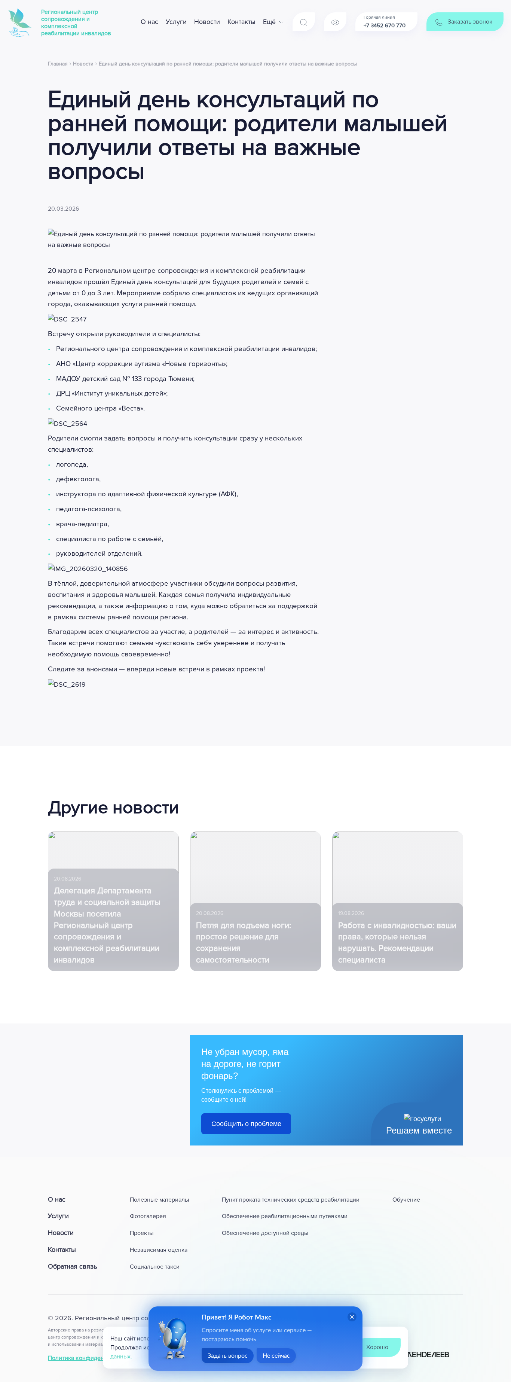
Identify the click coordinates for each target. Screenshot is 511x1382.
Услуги (176, 22)
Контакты (241, 22)
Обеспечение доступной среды (265, 1233)
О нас (149, 22)
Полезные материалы (159, 1199)
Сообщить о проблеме (246, 1124)
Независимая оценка (158, 1250)
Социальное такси (155, 1266)
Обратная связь (72, 1266)
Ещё (269, 22)
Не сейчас (276, 1356)
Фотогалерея (148, 1216)
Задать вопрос (228, 1356)
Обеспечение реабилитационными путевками (285, 1216)
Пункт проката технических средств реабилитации (290, 1199)
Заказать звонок (469, 21)
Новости (207, 22)
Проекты (141, 1233)
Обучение (406, 1199)
